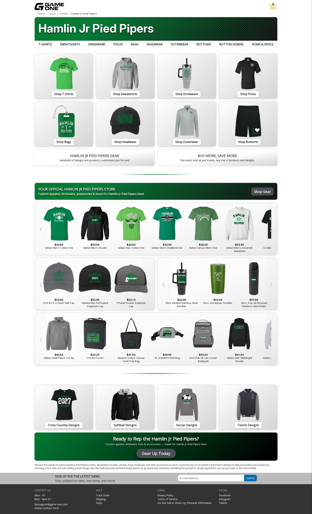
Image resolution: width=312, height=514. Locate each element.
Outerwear (179, 44)
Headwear (154, 44)
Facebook (224, 495)
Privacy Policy (165, 495)
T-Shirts (45, 44)
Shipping (101, 499)
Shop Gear (262, 191)
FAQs (99, 503)
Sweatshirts (70, 44)
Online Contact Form (46, 508)
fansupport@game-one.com (51, 504)
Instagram (225, 499)
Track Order (103, 495)
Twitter (223, 503)
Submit (250, 478)
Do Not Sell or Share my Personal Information (184, 503)
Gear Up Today (156, 453)
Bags (134, 44)
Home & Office (262, 44)
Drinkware (96, 44)
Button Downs (231, 44)
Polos (118, 44)
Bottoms (203, 44)
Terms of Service (167, 499)
